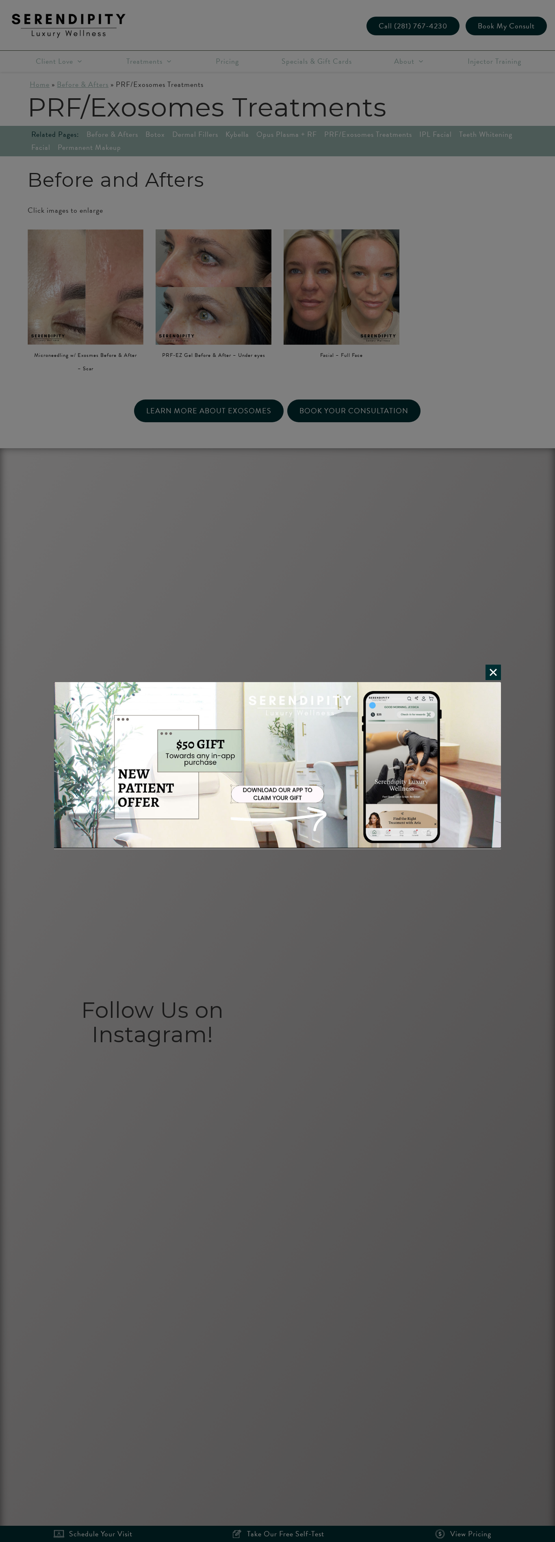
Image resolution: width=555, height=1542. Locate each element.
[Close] (493, 672)
